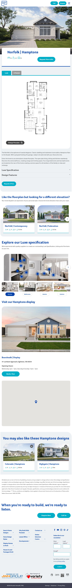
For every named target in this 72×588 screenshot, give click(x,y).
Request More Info (46, 59)
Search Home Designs (7, 531)
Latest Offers (23, 537)
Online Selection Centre (38, 537)
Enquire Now (46, 515)
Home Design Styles (7, 538)
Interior (45, 294)
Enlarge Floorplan (14, 143)
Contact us (38, 530)
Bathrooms (27, 294)
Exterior (62, 294)
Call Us (63, 515)
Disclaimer (53, 585)
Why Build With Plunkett (24, 531)
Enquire (62, 3)
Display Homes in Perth (8, 544)
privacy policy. (61, 561)
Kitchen (10, 294)
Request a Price (9, 184)
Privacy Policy (61, 585)
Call (54, 3)
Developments (23, 541)
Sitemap (47, 585)
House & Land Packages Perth (8, 551)
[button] (67, 219)
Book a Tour (10, 374)
